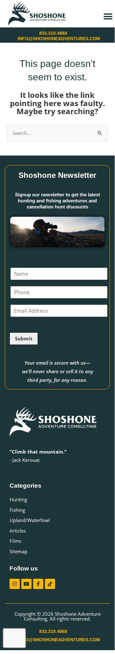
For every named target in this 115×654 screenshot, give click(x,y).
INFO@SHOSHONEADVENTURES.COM (59, 38)
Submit (23, 338)
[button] (108, 16)
